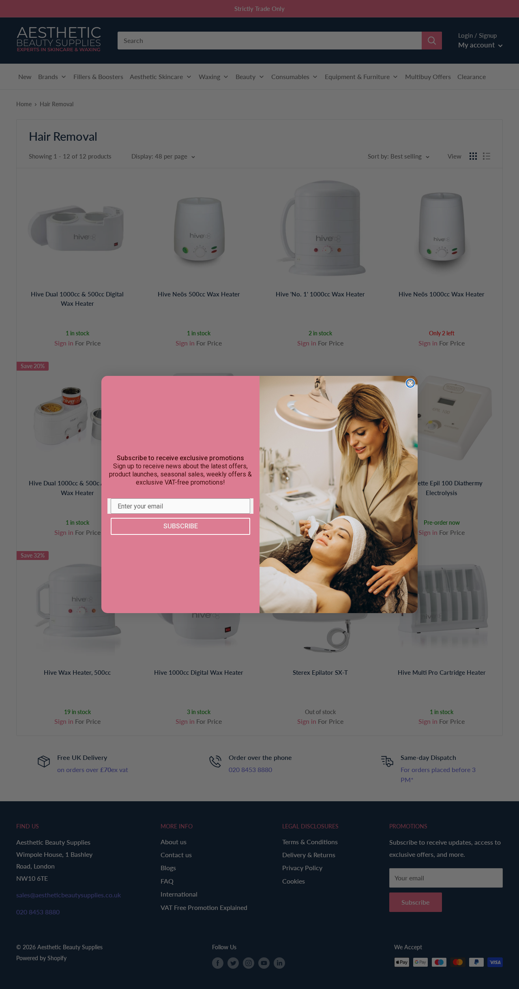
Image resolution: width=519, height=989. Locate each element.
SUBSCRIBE (180, 526)
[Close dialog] (410, 383)
